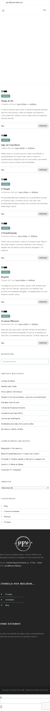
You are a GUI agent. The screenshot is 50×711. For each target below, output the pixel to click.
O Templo (5, 189)
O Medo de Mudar (16, 464)
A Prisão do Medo (8, 381)
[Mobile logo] (1, 696)
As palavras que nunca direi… (12, 413)
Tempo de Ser (7, 101)
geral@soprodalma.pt (14, 2)
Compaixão (17, 470)
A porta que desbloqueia (10, 418)
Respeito (5, 277)
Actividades (9, 600)
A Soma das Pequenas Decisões (13, 408)
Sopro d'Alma (22, 104)
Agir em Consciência (10, 145)
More (2, 126)
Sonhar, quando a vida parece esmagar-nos (28, 459)
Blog (6, 506)
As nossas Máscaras (10, 321)
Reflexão (7, 517)
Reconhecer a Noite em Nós (12, 429)
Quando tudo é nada (9, 386)
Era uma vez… (18, 448)
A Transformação (9, 233)
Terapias (7, 522)
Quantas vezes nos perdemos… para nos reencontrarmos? (24, 397)
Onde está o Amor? (32, 454)
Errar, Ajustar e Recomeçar (11, 392)
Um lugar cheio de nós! (10, 402)
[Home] (3, 9)
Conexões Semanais (11, 511)
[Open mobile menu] (45, 10)
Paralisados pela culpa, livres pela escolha (17, 424)
